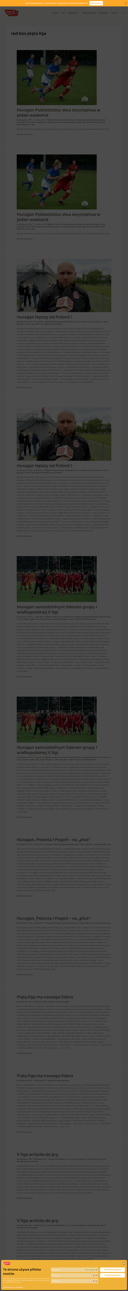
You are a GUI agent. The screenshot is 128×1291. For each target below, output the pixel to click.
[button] (124, 1263)
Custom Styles (19, 1287)
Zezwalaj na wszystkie (112, 1270)
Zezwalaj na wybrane (112, 1275)
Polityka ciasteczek (8, 1287)
